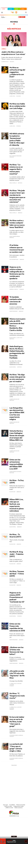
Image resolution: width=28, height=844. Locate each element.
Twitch (20, 776)
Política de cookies (8, 806)
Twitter (14, 776)
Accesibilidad (12, 804)
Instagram (5, 776)
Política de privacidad (20, 804)
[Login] (26, 12)
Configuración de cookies (19, 806)
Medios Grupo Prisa (14, 816)
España (3, 17)
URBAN (22, 9)
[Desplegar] (14, 836)
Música (3, 48)
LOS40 (3, 9)
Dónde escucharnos (19, 807)
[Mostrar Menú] (2, 12)
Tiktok (8, 776)
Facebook (17, 776)
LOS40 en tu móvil (9, 807)
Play (26, 841)
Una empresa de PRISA (14, 812)
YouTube (11, 776)
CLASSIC (10, 9)
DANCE (16, 9)
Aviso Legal (5, 804)
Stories (22, 776)
